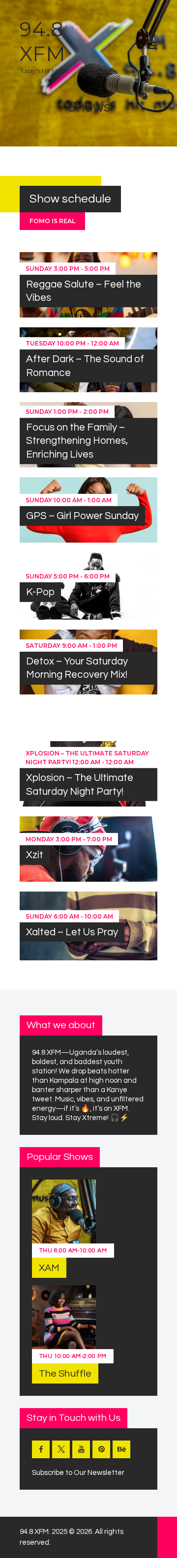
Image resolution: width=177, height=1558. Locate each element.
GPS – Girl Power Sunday (82, 516)
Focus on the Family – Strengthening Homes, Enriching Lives (77, 441)
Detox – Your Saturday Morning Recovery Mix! (77, 668)
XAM (49, 1268)
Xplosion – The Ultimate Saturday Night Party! (79, 784)
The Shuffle (65, 1374)
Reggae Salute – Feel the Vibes (83, 291)
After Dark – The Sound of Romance (85, 365)
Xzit (34, 855)
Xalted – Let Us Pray (72, 931)
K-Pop (40, 592)
